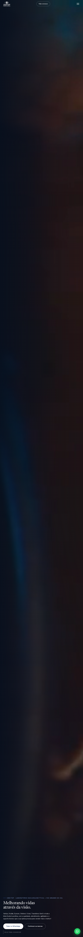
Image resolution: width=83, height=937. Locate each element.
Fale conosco (43, 4)
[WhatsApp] (77, 931)
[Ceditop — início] (6, 4)
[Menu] (78, 3)
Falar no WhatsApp (13, 926)
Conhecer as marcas (35, 926)
